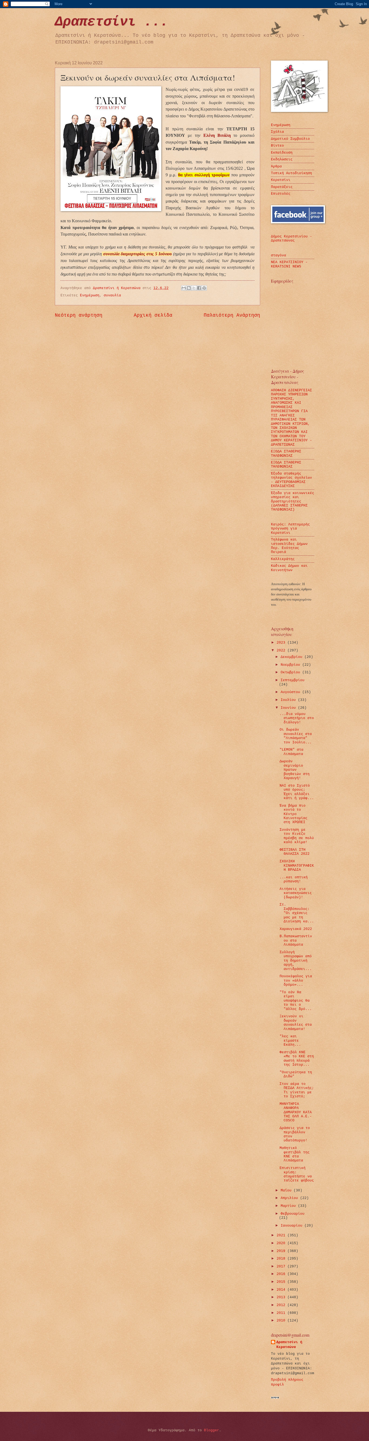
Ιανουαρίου (292, 1226)
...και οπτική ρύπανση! (294, 879)
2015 (282, 1282)
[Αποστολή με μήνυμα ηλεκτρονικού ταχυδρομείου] (183, 288)
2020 (282, 1243)
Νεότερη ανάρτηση (78, 315)
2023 (282, 643)
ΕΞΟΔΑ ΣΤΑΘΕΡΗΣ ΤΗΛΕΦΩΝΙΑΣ (286, 453)
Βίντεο (277, 146)
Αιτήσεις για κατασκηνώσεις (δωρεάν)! (296, 893)
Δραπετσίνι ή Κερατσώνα (289, 1344)
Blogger (211, 1430)
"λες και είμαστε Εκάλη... (290, 1040)
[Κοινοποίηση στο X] (194, 288)
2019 (282, 1251)
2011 (282, 1313)
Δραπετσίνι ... (111, 21)
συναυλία (112, 295)
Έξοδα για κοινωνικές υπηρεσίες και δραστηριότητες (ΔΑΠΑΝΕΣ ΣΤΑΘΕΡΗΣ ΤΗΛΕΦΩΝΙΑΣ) (292, 501)
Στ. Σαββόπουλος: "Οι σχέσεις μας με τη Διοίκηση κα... (297, 913)
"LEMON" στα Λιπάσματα (291, 752)
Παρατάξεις (282, 187)
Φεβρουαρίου (292, 1214)
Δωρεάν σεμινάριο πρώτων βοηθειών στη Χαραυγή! (295, 769)
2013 (282, 1297)
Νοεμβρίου (291, 665)
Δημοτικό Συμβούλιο (290, 139)
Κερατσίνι (280, 180)
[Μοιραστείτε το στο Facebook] (199, 288)
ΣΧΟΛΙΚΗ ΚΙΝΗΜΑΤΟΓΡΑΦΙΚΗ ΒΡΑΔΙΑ (297, 865)
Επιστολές (280, 194)
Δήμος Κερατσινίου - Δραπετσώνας (291, 238)
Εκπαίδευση (282, 153)
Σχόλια (277, 132)
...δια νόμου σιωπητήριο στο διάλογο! (297, 718)
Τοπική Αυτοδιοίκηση (291, 173)
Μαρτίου (289, 1206)
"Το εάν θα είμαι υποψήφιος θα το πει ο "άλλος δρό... (296, 1000)
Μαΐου (287, 1190)
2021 (282, 1235)
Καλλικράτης (283, 559)
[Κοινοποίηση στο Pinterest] (204, 288)
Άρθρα (276, 166)
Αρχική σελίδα (153, 315)
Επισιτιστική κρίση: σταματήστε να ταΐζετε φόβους (297, 1174)
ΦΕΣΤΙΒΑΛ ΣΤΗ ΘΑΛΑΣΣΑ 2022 (295, 852)
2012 (282, 1305)
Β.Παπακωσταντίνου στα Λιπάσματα (296, 940)
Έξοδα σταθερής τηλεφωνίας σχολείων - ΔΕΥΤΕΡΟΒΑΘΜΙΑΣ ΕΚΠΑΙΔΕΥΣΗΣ (291, 480)
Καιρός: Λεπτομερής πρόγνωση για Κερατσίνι (290, 528)
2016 (282, 1274)
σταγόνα (278, 255)
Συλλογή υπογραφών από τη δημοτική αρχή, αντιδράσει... (296, 960)
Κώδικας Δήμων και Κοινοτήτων (289, 568)
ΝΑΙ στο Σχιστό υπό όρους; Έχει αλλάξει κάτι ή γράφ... (297, 792)
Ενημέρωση (89, 295)
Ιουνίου (289, 708)
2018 (282, 1259)
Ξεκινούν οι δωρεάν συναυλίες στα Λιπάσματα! (296, 1022)
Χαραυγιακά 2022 (296, 929)
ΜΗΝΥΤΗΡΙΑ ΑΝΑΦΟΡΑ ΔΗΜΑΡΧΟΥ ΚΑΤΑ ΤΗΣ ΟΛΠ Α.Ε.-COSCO (296, 1112)
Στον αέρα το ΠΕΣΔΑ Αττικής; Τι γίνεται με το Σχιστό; (297, 1090)
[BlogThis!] (189, 288)
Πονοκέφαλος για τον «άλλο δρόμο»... (296, 980)
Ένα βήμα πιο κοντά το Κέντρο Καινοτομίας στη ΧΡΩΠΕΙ (293, 814)
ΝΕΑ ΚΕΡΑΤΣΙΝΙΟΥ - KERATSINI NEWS (289, 264)
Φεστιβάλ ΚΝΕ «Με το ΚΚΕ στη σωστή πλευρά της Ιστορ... (297, 1058)
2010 (282, 1321)
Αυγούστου (291, 692)
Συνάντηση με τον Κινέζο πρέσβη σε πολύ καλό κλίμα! (297, 836)
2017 (282, 1266)
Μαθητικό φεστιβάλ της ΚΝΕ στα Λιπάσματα (295, 1154)
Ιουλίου (289, 700)
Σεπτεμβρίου (292, 680)
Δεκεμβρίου (292, 657)
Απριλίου (290, 1198)
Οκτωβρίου (291, 672)
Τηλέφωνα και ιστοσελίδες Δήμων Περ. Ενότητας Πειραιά (289, 546)
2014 (282, 1290)
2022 (282, 650)
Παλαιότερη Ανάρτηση (232, 315)
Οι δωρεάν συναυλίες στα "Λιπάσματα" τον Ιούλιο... (296, 736)
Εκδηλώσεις (282, 159)
